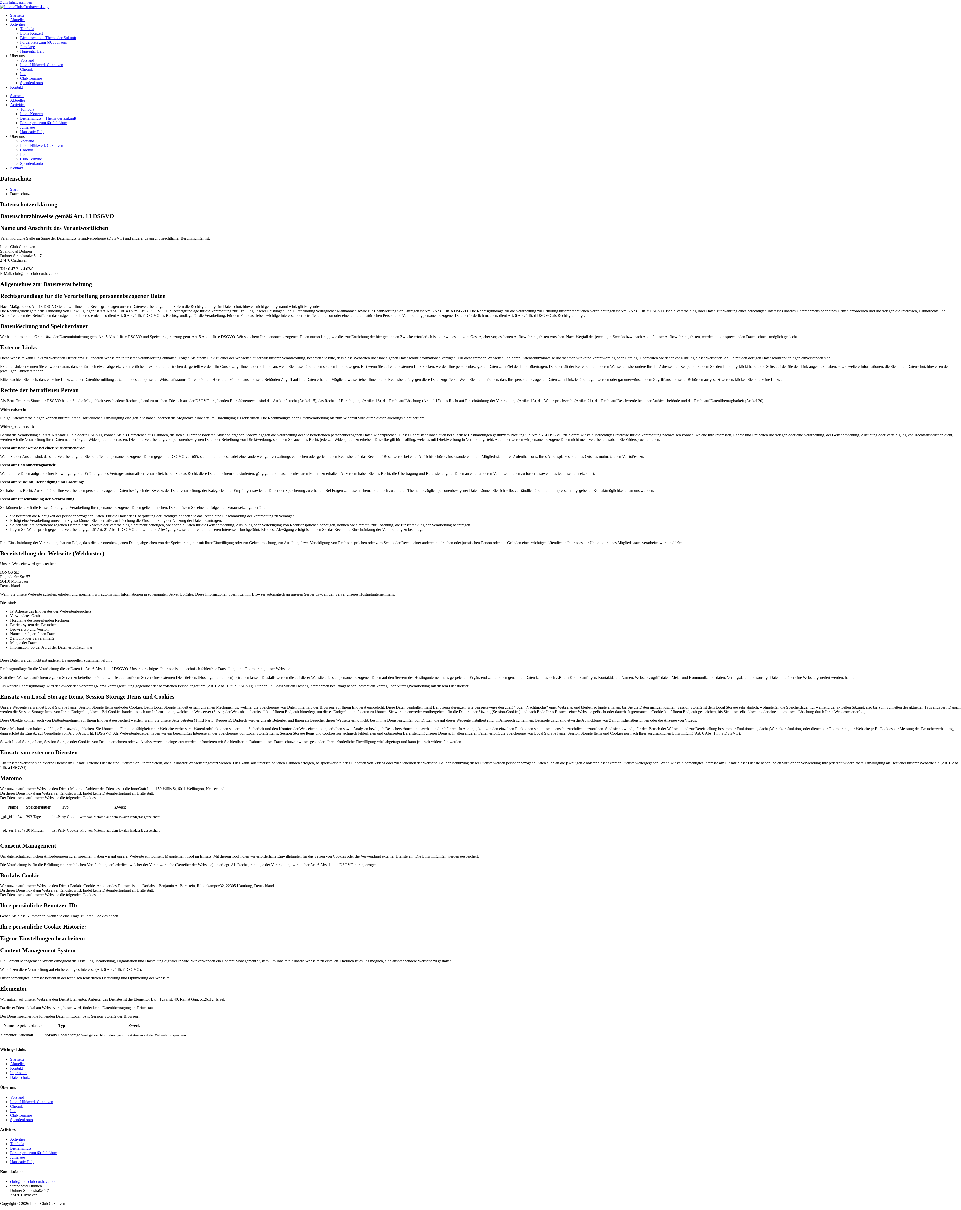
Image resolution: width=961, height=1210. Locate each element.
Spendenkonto (31, 83)
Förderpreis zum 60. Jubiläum (43, 42)
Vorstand (27, 60)
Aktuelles (17, 20)
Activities (17, 24)
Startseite (17, 15)
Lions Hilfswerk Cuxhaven (41, 65)
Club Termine (31, 78)
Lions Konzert (31, 33)
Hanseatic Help (32, 51)
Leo (23, 74)
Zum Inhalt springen (16, 2)
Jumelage (27, 47)
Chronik (26, 69)
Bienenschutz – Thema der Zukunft (48, 38)
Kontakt (16, 87)
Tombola (27, 29)
